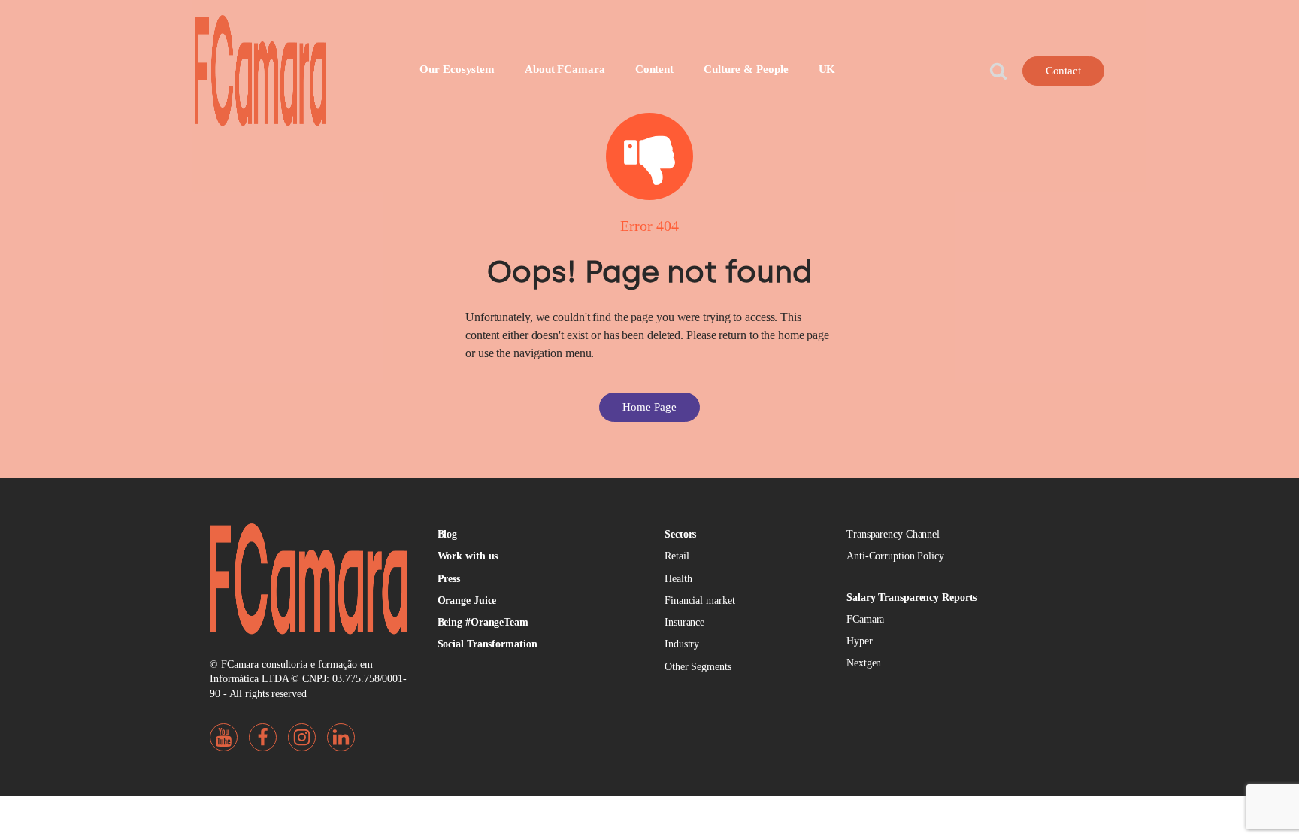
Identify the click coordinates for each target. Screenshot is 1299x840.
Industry (682, 644)
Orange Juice (467, 600)
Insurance (684, 622)
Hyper (859, 641)
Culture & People (746, 69)
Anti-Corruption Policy (895, 556)
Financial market (699, 600)
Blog (448, 534)
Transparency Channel (893, 534)
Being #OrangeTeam (483, 622)
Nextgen (863, 663)
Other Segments (698, 666)
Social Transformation (487, 644)
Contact (1063, 71)
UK (827, 69)
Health (678, 578)
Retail (677, 556)
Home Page (649, 407)
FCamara (865, 619)
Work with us (468, 556)
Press (449, 578)
